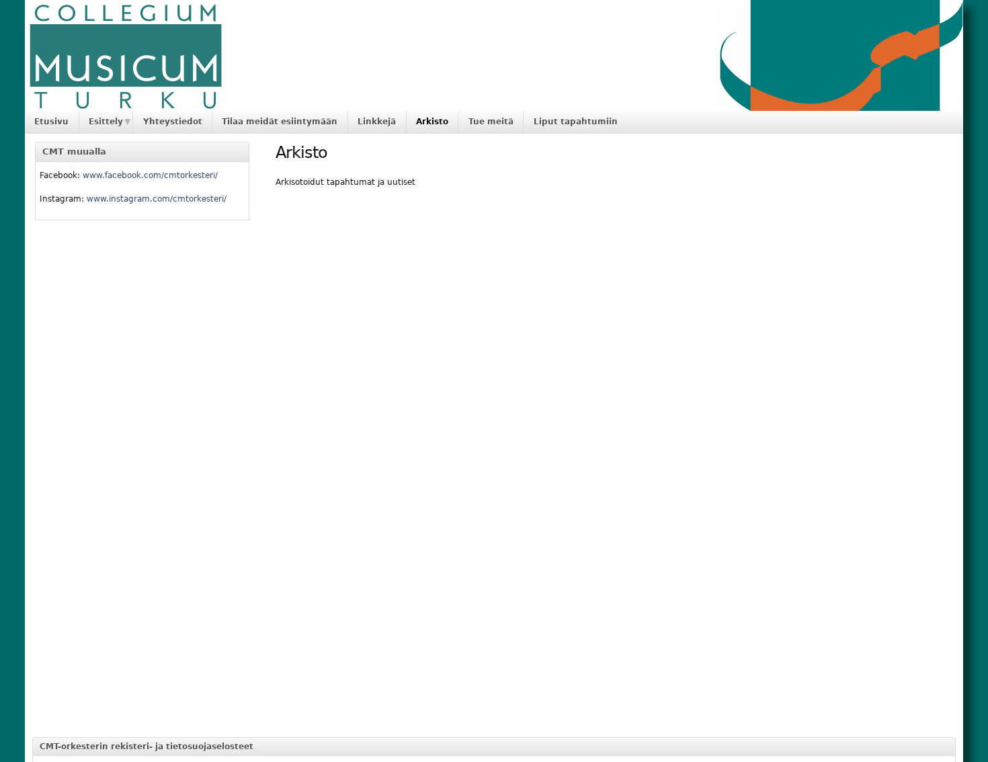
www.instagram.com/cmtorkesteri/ (157, 199)
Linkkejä (377, 121)
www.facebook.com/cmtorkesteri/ (150, 175)
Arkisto (432, 121)
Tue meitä (490, 121)
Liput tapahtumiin (576, 121)
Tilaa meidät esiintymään (279, 121)
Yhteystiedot (172, 121)
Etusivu (51, 121)
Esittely (106, 121)
